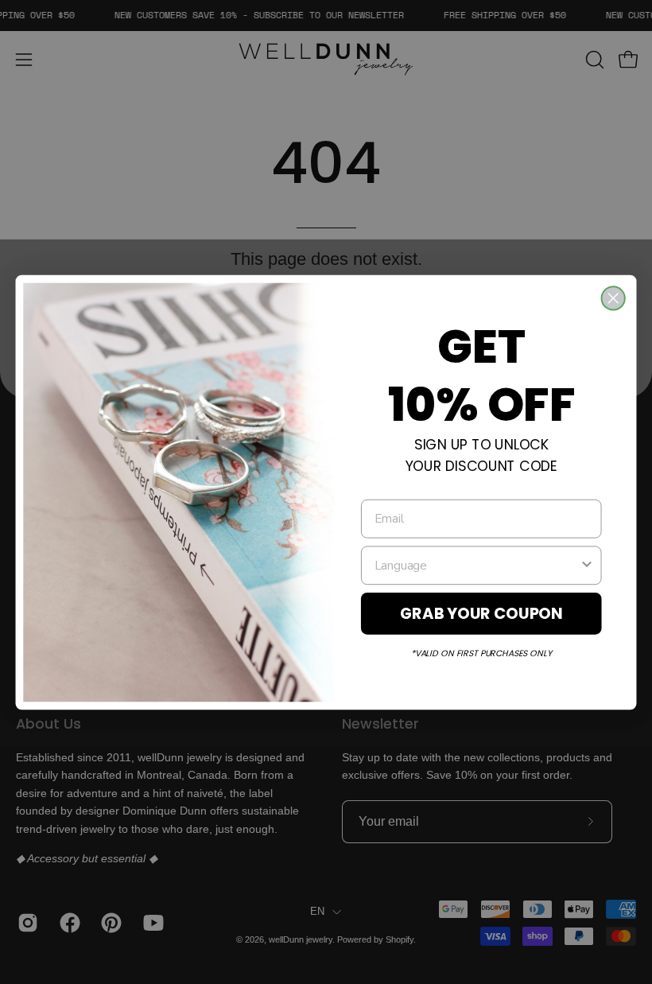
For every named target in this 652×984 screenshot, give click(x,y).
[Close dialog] (613, 297)
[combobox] (477, 564)
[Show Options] (587, 564)
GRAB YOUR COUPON (481, 613)
